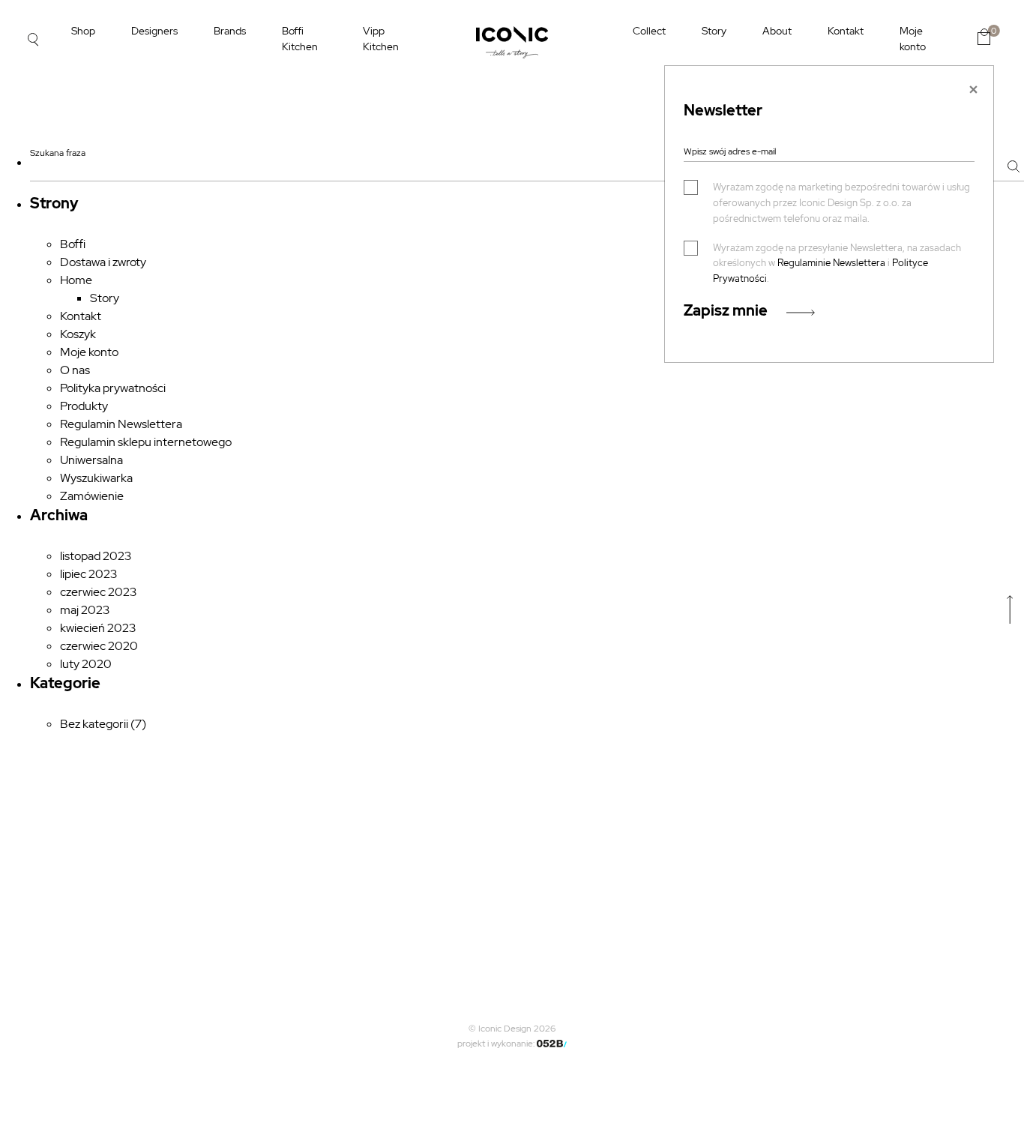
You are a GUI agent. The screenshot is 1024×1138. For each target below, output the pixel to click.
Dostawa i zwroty (103, 262)
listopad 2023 (95, 556)
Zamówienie (92, 496)
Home (76, 280)
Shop (83, 30)
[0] (984, 36)
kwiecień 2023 (98, 628)
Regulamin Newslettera (121, 424)
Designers (154, 30)
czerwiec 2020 (99, 646)
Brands (230, 30)
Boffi (72, 244)
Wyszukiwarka (96, 478)
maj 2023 (84, 610)
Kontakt (846, 30)
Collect (649, 30)
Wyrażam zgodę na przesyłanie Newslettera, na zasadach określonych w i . (837, 263)
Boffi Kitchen (300, 38)
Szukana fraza (57, 153)
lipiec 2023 (88, 574)
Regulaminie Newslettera (831, 262)
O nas (75, 370)
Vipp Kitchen (381, 38)
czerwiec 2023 (98, 592)
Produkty (84, 406)
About (777, 30)
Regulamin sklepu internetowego (146, 442)
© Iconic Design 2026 (512, 1029)
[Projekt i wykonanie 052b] (552, 1044)
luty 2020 (86, 664)
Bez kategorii (94, 724)
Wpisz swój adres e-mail (730, 151)
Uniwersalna (91, 460)
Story (714, 30)
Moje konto (913, 38)
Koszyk (78, 334)
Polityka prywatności (113, 388)
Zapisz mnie (726, 310)
